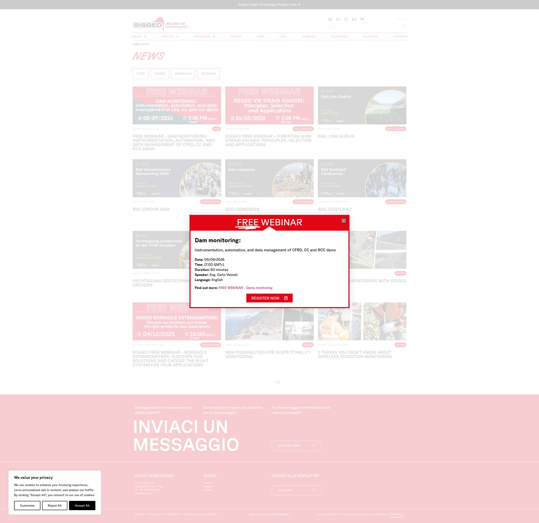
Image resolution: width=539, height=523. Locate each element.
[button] (343, 220)
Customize (27, 505)
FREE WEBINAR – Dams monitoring (245, 288)
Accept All (82, 505)
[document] (269, 261)
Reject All (54, 505)
